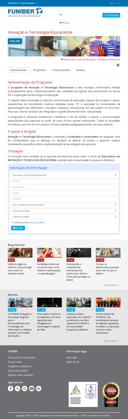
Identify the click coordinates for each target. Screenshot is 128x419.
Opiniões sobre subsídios (20, 375)
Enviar (19, 228)
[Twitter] (18, 389)
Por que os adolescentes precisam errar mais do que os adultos (107, 269)
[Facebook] (10, 389)
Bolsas (81, 70)
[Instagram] (24, 389)
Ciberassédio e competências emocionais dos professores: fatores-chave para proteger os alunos (78, 272)
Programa (39, 70)
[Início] (25, 12)
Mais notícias (110, 285)
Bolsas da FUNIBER (18, 370)
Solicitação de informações (21, 357)
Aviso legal (71, 357)
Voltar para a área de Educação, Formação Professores (92, 59)
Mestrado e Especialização (21, 3)
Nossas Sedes (15, 361)
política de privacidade (34, 222)
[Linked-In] (38, 389)
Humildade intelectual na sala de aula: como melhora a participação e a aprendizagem (48, 269)
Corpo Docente (61, 70)
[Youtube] (31, 389)
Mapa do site (72, 361)
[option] (20, 262)
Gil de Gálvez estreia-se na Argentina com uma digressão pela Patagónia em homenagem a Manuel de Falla (49, 321)
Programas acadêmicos (20, 366)
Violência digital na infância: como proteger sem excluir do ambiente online (20, 269)
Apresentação (18, 70)
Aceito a (29, 222)
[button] (117, 3)
